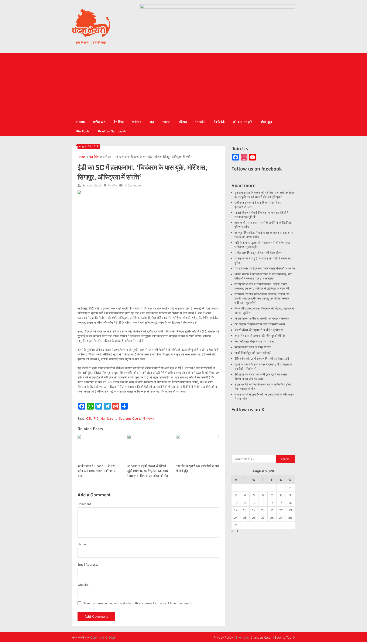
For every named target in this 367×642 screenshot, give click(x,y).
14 (272, 502)
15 (281, 502)
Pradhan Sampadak (112, 131)
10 (236, 502)
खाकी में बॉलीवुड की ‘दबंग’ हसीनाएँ (252, 353)
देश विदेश (119, 121)
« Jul (234, 531)
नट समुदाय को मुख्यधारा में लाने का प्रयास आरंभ (259, 324)
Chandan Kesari (261, 637)
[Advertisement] (183, 85)
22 (281, 510)
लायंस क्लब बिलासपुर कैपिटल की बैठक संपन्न (258, 252)
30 (290, 517)
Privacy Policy (223, 637)
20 (263, 510)
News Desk (94, 185)
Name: (82, 544)
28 (272, 517)
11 (244, 502)
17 (235, 510)
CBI (88, 418)
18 (245, 510)
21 (272, 510)
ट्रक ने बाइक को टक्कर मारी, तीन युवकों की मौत (259, 335)
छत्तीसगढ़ (98, 121)
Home (80, 121)
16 (290, 502)
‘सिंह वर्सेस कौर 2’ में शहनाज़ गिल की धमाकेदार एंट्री (261, 358)
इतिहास (183, 121)
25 (245, 517)
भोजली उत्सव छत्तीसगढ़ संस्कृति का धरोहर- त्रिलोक (261, 318)
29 (281, 517)
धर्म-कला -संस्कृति (242, 121)
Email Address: (88, 564)
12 (253, 502)
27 (263, 517)
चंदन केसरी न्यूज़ (80, 637)
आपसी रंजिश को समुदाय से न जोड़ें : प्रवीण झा (258, 330)
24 (236, 517)
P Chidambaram (105, 418)
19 (253, 510)
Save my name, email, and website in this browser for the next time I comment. (137, 603)
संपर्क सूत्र (266, 121)
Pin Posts (83, 131)
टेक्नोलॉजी (219, 121)
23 (290, 510)
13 (263, 502)
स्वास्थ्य (166, 121)
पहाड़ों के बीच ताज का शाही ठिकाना (252, 347)
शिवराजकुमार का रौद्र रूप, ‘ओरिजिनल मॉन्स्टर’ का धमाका (264, 268)
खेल (152, 121)
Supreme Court (129, 418)
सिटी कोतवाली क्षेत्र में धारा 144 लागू (254, 341)
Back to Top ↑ (285, 637)
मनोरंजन (136, 121)
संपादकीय (200, 121)
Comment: (85, 504)
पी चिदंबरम (148, 418)
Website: (83, 584)
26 (254, 517)
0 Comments (133, 185)
